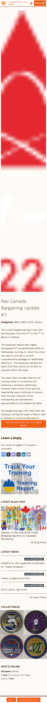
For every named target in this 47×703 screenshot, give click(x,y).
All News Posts (38, 597)
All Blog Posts (38, 542)
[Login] (31, 3)
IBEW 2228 (27, 322)
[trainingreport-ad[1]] (23, 478)
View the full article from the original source (23, 424)
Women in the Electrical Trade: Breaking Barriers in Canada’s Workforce (20, 536)
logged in (20, 445)
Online (10, 671)
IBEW (17, 322)
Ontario (38, 322)
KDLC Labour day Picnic (14, 589)
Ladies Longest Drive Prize (15, 578)
